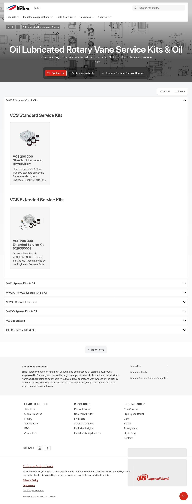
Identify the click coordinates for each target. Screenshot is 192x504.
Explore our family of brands (38, 466)
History (28, 418)
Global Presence (33, 413)
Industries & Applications (87, 433)
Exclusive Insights (83, 428)
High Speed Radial (134, 413)
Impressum (29, 485)
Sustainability (31, 423)
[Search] (135, 8)
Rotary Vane (130, 428)
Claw (126, 418)
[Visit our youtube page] (48, 448)
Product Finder (82, 409)
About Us (29, 409)
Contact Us (30, 433)
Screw (127, 423)
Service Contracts (84, 423)
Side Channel (131, 409)
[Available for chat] (183, 496)
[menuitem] (13, 16)
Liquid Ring (130, 433)
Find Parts (79, 418)
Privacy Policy (30, 480)
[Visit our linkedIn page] (39, 448)
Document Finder (83, 413)
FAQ (26, 428)
